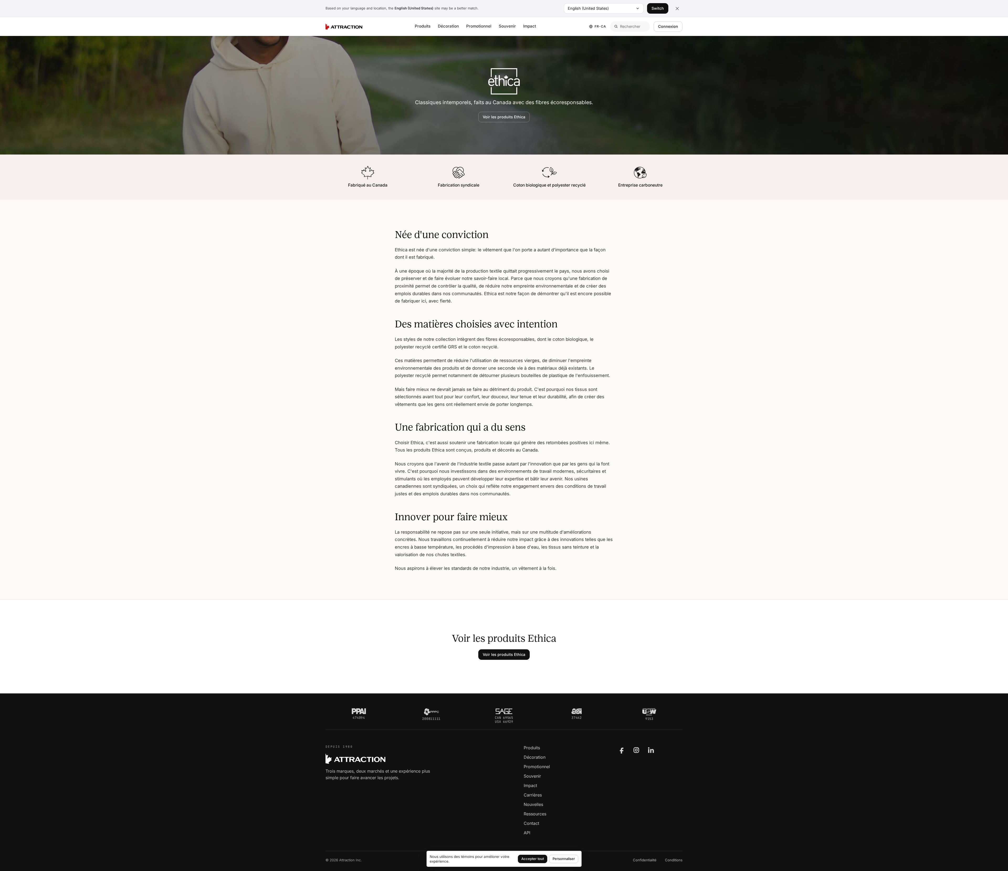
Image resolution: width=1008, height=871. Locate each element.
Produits (422, 26)
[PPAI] (359, 711)
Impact (529, 26)
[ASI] (576, 711)
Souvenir (507, 26)
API (527, 832)
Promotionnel (478, 26)
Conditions (673, 860)
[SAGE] (504, 711)
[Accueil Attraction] (344, 26)
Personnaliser (564, 859)
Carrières (533, 795)
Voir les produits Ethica (504, 117)
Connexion (668, 26)
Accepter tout (532, 859)
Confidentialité (645, 860)
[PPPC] (431, 711)
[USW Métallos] (649, 711)
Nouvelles (533, 804)
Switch (658, 8)
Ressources (535, 813)
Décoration (448, 26)
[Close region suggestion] (677, 8)
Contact (531, 823)
